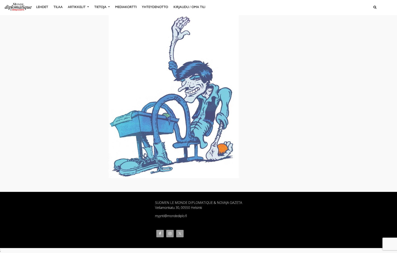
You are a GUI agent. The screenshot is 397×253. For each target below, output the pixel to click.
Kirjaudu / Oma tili (189, 7)
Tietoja (100, 7)
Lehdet (42, 7)
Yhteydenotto (155, 7)
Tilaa (58, 7)
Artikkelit (77, 7)
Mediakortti (126, 7)
